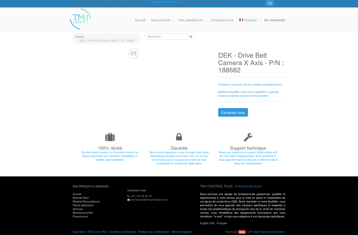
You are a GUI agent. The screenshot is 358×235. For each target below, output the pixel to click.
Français (250, 19)
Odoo (242, 232)
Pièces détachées (83, 205)
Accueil (77, 194)
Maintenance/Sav (83, 212)
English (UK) (207, 223)
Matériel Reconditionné (86, 201)
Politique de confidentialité (153, 232)
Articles (80, 36)
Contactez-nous (233, 112)
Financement (80, 216)
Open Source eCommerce (269, 232)
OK (270, 3)
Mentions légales (181, 232)
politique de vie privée (164, 2)
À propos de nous (248, 186)
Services (78, 209)
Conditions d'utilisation (123, 232)
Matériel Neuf (81, 198)
